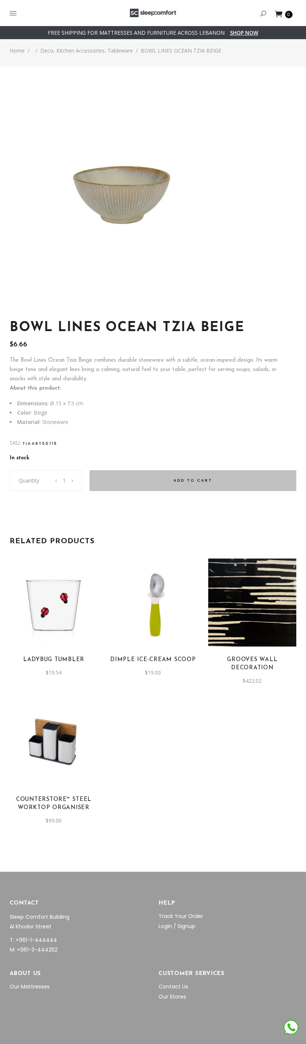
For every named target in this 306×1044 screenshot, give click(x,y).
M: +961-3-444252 (33, 949)
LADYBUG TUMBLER (53, 660)
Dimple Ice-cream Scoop (153, 660)
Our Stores (172, 996)
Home (17, 50)
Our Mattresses (30, 986)
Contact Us (173, 986)
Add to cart (193, 480)
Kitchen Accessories (80, 50)
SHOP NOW (244, 32)
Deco (46, 50)
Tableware (120, 50)
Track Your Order (181, 916)
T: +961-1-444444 (33, 940)
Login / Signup (177, 926)
